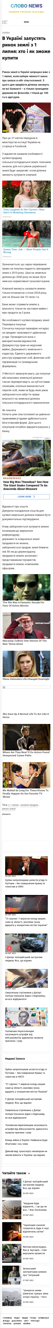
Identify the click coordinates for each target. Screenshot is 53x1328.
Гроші (33, 1318)
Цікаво (17, 1324)
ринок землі (9, 808)
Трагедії (35, 1321)
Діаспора (17, 1321)
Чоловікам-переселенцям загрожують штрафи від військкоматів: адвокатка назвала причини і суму (26, 1129)
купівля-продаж (29, 805)
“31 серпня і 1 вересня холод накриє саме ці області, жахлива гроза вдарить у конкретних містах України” (26, 922)
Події (17, 1318)
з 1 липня (13, 805)
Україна (6, 33)
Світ (26, 1321)
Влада (6, 1321)
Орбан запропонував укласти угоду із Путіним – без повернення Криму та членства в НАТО (26, 883)
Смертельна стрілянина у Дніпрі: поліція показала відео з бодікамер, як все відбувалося (25, 996)
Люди (25, 1318)
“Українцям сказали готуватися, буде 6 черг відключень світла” (36, 1228)
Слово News (26, 6)
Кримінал (43, 1318)
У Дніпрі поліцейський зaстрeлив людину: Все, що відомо (35, 1185)
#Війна (26, 1324)
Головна (7, 1318)
